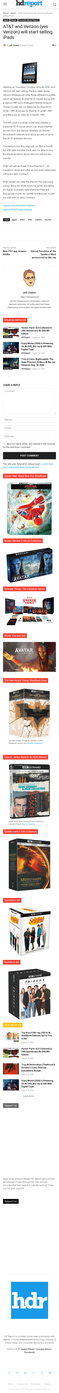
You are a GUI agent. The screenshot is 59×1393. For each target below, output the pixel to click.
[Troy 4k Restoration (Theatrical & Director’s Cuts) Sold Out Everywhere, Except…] (11, 1068)
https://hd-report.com (29, 297)
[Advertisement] (29, 1141)
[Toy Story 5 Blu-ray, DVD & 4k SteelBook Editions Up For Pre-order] (11, 1037)
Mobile (14, 20)
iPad (30, 220)
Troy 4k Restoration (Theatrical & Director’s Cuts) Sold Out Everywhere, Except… (38, 1067)
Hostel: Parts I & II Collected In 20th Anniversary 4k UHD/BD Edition (36, 331)
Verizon (48, 220)
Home (6, 13)
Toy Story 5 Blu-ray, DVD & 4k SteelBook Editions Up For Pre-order (37, 1035)
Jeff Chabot (14, 45)
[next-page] (10, 375)
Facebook (29, 1352)
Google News (43, 1349)
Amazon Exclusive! (35, 743)
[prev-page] (5, 375)
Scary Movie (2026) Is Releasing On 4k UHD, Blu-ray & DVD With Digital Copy (37, 346)
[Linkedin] (25, 1373)
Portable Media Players (29, 20)
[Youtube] (50, 1373)
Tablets (38, 220)
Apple (13, 13)
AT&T (22, 220)
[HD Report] (29, 3)
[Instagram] (17, 1373)
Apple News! (28, 1349)
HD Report (25, 337)
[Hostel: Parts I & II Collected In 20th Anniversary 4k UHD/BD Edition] (11, 332)
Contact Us (22, 1384)
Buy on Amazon (28, 824)
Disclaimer (35, 1384)
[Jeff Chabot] (5, 45)
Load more (28, 1096)
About (11, 1384)
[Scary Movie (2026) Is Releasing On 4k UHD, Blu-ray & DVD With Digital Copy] (11, 347)
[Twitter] (42, 1373)
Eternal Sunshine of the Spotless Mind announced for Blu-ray (43, 254)
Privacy (47, 1384)
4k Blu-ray (8, 337)
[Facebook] (9, 1373)
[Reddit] (34, 1373)
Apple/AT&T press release (17, 209)
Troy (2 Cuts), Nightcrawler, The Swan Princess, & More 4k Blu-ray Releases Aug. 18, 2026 (38, 362)
